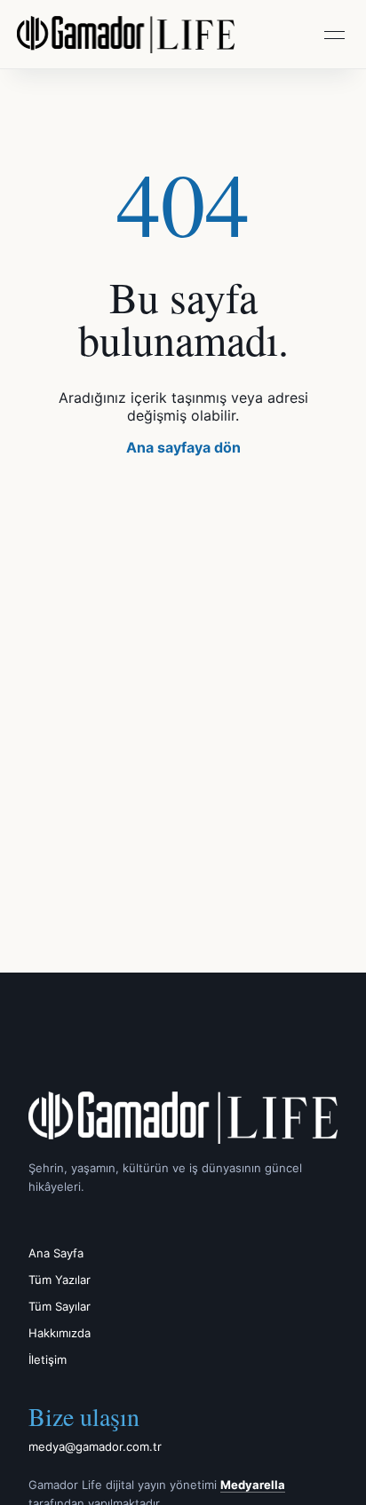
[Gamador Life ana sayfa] (126, 34)
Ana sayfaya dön (183, 447)
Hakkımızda (59, 1333)
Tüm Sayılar (59, 1306)
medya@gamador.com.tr (95, 1446)
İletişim (47, 1359)
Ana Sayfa (56, 1253)
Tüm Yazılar (59, 1280)
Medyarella (252, 1484)
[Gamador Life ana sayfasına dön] (183, 1117)
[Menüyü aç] (334, 34)
